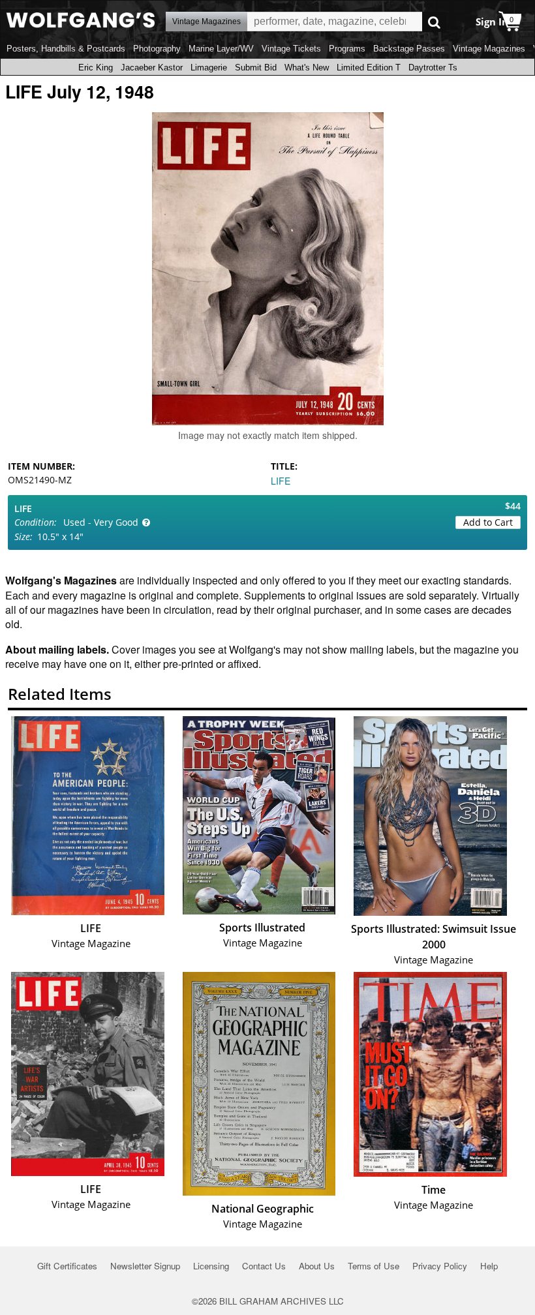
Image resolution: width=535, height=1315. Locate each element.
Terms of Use (373, 1265)
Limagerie (209, 67)
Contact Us (264, 1265)
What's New (306, 67)
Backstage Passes (409, 48)
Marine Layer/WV (221, 48)
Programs (347, 48)
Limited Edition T (369, 67)
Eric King (95, 67)
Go (434, 22)
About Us (317, 1265)
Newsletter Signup (145, 1265)
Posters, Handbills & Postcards (66, 48)
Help (489, 1265)
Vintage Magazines (489, 48)
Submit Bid (256, 67)
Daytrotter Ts (432, 67)
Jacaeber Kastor (152, 67)
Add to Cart (488, 522)
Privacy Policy (439, 1265)
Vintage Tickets (291, 48)
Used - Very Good (100, 522)
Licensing (211, 1265)
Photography (157, 48)
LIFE (280, 480)
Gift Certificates (67, 1265)
